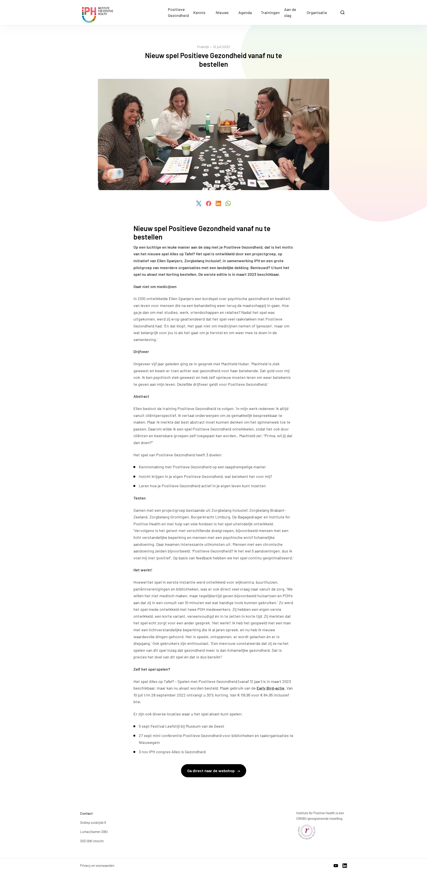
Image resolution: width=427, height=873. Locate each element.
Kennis (199, 12)
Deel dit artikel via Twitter (198, 203)
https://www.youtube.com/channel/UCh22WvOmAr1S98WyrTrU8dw (336, 865)
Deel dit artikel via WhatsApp (228, 203)
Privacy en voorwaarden (97, 865)
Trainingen (270, 12)
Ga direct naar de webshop (211, 770)
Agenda (245, 12)
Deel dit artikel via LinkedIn (218, 203)
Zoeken (343, 12)
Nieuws (222, 12)
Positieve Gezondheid (178, 12)
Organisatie (317, 12)
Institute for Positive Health (97, 15)
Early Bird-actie (270, 688)
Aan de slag (290, 12)
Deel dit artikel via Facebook (208, 203)
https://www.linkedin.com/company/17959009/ (344, 865)
